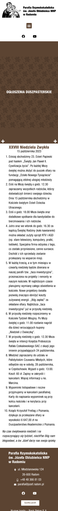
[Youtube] (34, 36)
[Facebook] (23, 36)
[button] (29, 25)
